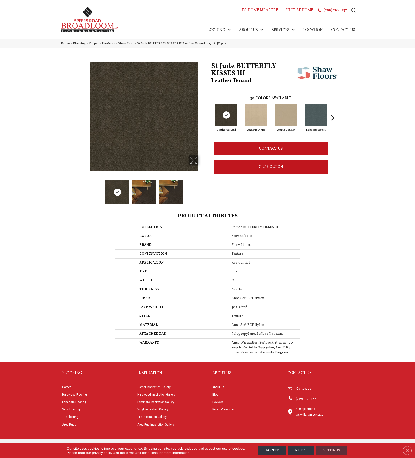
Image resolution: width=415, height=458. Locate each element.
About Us (218, 387)
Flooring (79, 43)
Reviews (218, 402)
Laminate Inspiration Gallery (155, 402)
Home (65, 43)
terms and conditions (142, 453)
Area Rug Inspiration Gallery (155, 424)
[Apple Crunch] (286, 115)
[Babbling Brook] (316, 115)
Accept (272, 450)
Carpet (94, 43)
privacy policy (102, 453)
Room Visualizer (223, 409)
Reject (301, 450)
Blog (215, 394)
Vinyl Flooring (71, 409)
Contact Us (271, 148)
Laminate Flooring (74, 402)
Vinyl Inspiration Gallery (152, 409)
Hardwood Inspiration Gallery (156, 394)
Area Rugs (69, 424)
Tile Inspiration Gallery (152, 417)
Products (108, 43)
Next (201, 189)
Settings (331, 450)
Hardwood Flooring (74, 394)
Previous (87, 189)
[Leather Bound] (226, 115)
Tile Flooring (70, 417)
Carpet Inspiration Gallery (154, 387)
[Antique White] (256, 115)
